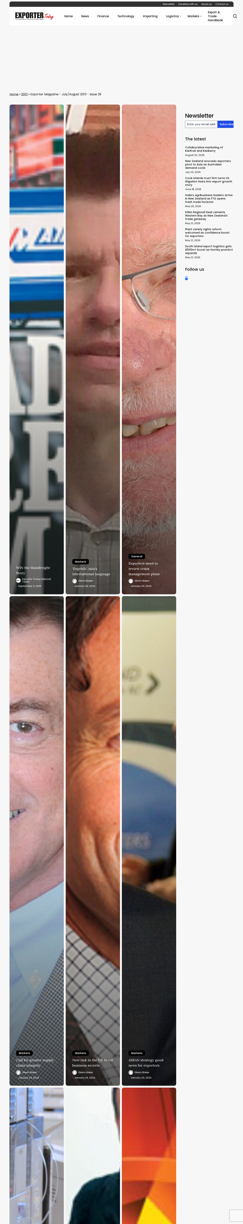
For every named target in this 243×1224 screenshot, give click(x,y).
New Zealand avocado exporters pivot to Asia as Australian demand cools (208, 164)
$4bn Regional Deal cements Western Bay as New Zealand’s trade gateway (206, 215)
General (136, 556)
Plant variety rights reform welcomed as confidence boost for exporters (207, 233)
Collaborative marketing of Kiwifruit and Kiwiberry (204, 149)
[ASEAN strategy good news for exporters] (149, 841)
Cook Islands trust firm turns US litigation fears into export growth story (208, 181)
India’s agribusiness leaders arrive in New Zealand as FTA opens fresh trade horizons (209, 198)
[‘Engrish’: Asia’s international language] (93, 349)
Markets (80, 562)
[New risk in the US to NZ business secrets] (93, 841)
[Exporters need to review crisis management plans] (149, 349)
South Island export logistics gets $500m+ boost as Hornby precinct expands (209, 250)
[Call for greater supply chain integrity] (36, 841)
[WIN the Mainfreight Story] (36, 349)
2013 (24, 94)
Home (13, 94)
